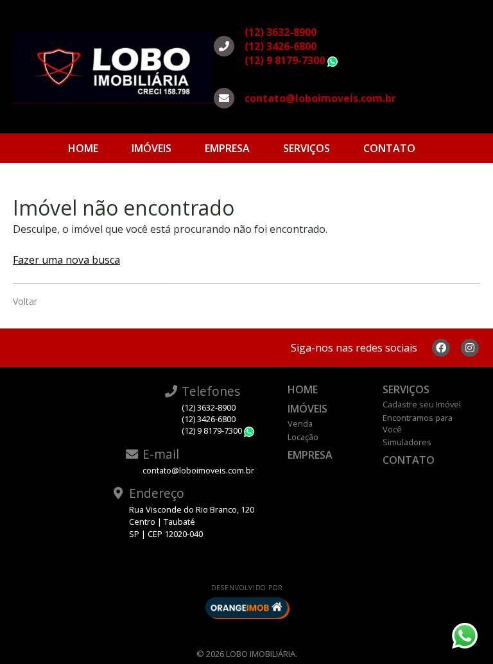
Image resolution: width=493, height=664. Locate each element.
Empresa (227, 148)
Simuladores (407, 442)
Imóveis (151, 148)
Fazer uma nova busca (66, 260)
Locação (303, 437)
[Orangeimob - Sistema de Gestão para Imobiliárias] (246, 607)
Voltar (25, 301)
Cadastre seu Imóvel (422, 404)
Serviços (306, 148)
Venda (300, 423)
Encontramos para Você (418, 423)
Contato (389, 148)
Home (83, 148)
